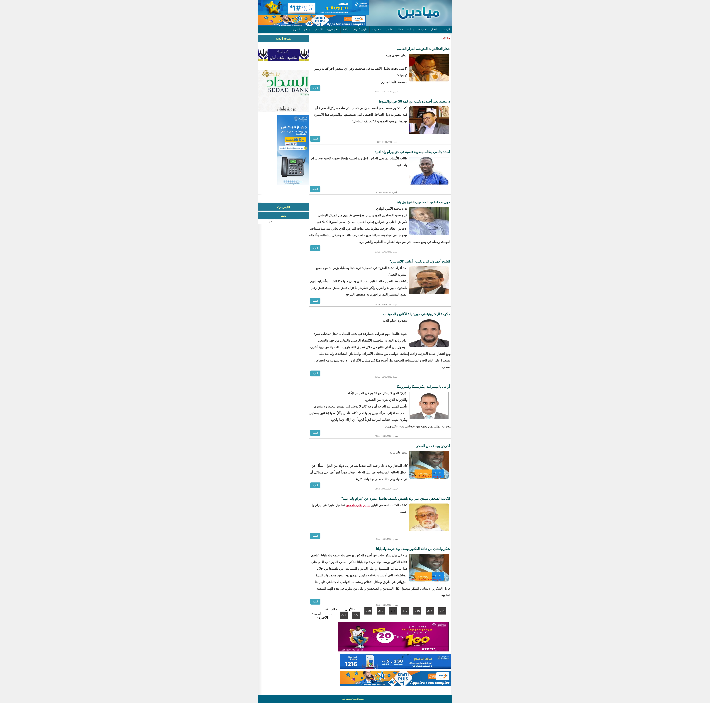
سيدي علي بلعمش (358, 505)
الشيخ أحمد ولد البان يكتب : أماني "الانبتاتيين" (419, 261)
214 (442, 610)
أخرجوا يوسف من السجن (432, 446)
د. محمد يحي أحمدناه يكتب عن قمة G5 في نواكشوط (414, 101)
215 (429, 610)
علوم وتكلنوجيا (360, 29)
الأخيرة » (322, 617)
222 (356, 615)
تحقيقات (422, 29)
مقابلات (390, 29)
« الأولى (350, 609)
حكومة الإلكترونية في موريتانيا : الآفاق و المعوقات (416, 314)
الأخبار (434, 29)
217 (405, 610)
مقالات (410, 29)
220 (368, 610)
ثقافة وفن (377, 29)
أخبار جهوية (332, 29)
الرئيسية (445, 29)
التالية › (316, 613)
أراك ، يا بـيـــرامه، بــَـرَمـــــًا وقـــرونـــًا (423, 386)
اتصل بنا (296, 29)
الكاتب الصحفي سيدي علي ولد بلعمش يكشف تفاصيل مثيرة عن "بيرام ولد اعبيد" (395, 498)
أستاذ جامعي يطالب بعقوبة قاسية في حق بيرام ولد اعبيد (412, 152)
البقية (315, 88)
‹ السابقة (331, 609)
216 (417, 610)
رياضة (346, 29)
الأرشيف (318, 29)
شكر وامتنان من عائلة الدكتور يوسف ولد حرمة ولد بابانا (413, 549)
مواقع (307, 29)
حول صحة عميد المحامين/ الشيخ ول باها (423, 202)
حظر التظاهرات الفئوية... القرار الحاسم (423, 49)
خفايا (400, 29)
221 (343, 615)
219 (380, 610)
